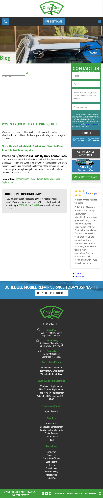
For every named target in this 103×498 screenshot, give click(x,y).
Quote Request (51, 433)
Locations (51, 446)
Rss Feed (80, 276)
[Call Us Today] (5, 21)
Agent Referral (51, 411)
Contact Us (51, 423)
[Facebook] (42, 493)
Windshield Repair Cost (51, 374)
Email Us (36, 205)
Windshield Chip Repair (51, 367)
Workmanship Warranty (51, 430)
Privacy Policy (74, 493)
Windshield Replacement (51, 386)
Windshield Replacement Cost (51, 396)
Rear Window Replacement (51, 392)
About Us (51, 418)
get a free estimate (85, 177)
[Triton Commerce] (99, 493)
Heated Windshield (23, 178)
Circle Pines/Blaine (52, 458)
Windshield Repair (41, 178)
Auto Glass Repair (51, 362)
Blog (51, 439)
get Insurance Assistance (85, 153)
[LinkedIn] (46, 493)
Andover (51, 451)
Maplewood (51, 474)
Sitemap (59, 493)
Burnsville (51, 455)
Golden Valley (51, 471)
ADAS (51, 399)
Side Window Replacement (51, 389)
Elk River (51, 464)
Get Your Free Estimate (51, 293)
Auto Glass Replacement (51, 380)
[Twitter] (50, 493)
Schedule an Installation (51, 426)
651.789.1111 (24, 205)
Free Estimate (53, 21)
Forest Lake (51, 468)
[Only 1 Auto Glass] (51, 14)
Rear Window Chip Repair (51, 370)
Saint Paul (51, 478)
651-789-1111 (88, 287)
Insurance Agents (51, 406)
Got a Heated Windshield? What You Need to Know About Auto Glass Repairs (33, 148)
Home (78, 273)
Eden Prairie (51, 461)
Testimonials (52, 436)
